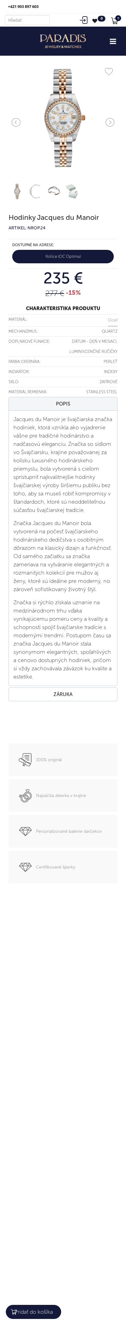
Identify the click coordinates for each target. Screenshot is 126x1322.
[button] (63, 404)
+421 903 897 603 (23, 6)
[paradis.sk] (63, 41)
